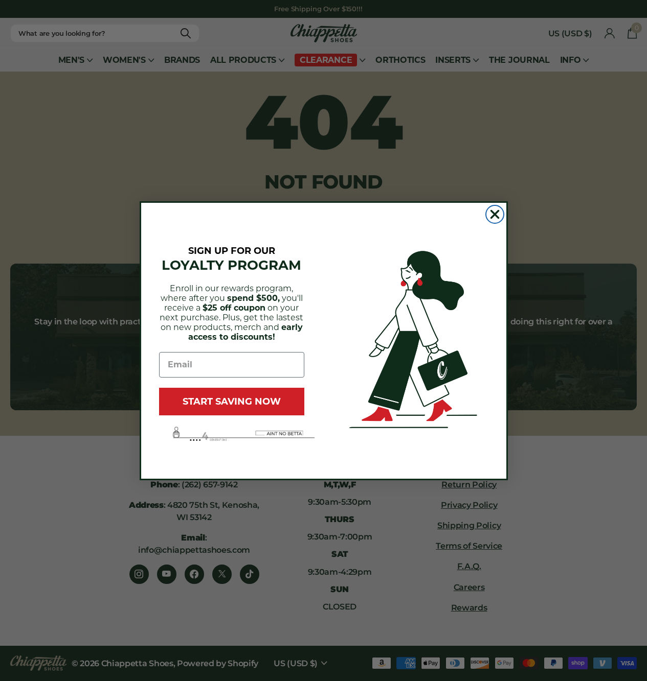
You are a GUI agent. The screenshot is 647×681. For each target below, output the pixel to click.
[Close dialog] (495, 214)
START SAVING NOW (232, 401)
